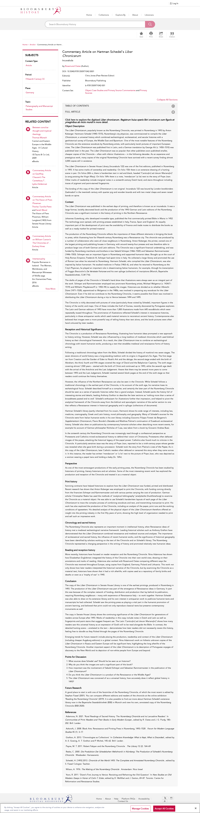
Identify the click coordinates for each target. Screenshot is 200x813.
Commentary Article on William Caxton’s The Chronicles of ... (42, 239)
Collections (104, 15)
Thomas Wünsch (39, 137)
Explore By (120, 15)
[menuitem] (165, 798)
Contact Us (123, 801)
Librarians (149, 15)
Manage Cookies (140, 808)
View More (50, 289)
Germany (30, 92)
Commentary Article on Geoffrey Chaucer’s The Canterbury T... (42, 175)
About (135, 15)
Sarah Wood (41, 210)
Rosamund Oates (73, 66)
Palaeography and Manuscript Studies (39, 108)
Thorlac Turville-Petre (41, 206)
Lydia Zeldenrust (39, 184)
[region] (100, 808)
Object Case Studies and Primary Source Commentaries (110, 90)
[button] (120, 15)
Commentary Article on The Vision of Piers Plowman (42, 200)
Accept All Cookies (164, 808)
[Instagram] (171, 798)
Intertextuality (39, 259)
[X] (165, 798)
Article (32, 45)
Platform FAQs (128, 799)
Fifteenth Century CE (35, 79)
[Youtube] (164, 801)
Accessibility (144, 799)
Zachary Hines (38, 246)
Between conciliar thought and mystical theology (42, 130)
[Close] (196, 808)
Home (89, 15)
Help (116, 799)
